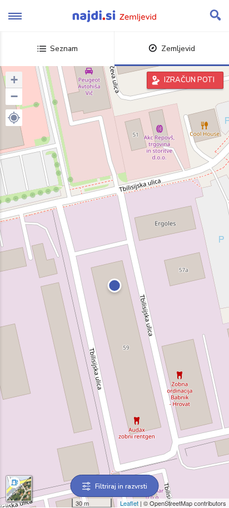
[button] (14, 117)
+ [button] (14, 80)
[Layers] (19, 488)
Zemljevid (178, 48)
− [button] (14, 96)
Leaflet (129, 503)
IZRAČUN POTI (189, 80)
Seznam (64, 48)
